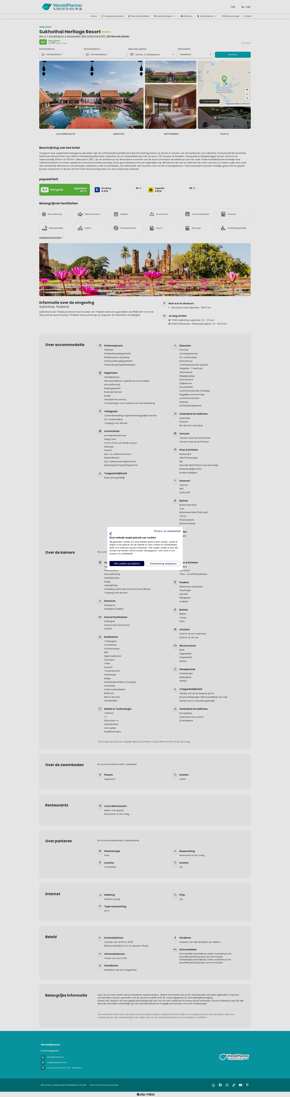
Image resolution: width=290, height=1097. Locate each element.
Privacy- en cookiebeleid (167, 531)
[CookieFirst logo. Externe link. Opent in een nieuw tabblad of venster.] (111, 533)
